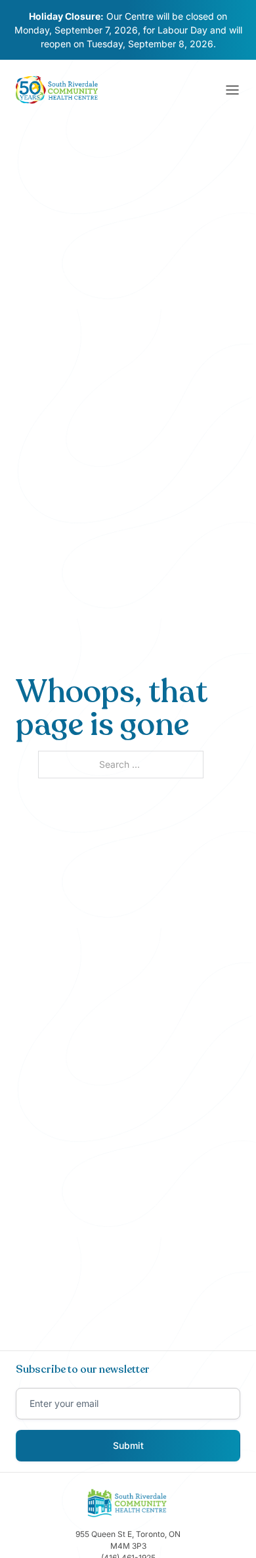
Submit (128, 1445)
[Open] (232, 90)
